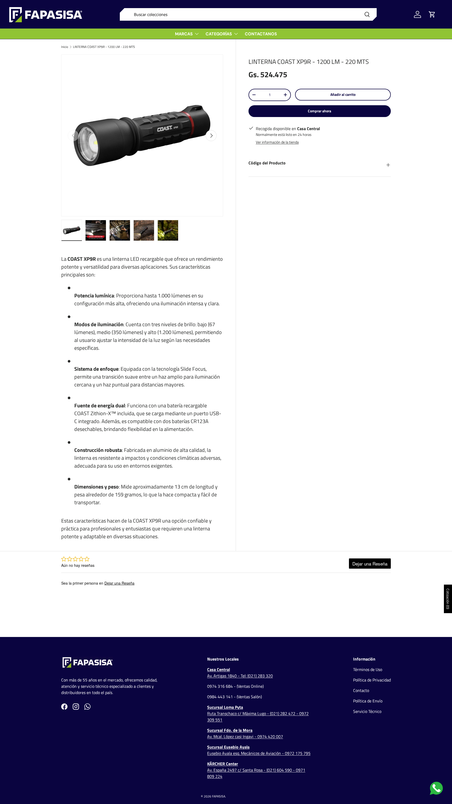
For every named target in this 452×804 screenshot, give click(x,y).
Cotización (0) (448, 599)
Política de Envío (367, 701)
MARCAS (184, 34)
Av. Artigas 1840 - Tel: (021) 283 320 (240, 672)
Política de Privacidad (372, 680)
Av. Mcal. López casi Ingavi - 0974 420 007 (245, 733)
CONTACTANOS (261, 34)
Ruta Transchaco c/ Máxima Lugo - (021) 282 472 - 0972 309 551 (258, 713)
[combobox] (248, 14)
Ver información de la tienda (277, 142)
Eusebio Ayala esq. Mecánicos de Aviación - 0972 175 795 (258, 750)
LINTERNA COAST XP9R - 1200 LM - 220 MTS (104, 46)
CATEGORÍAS (219, 34)
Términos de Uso (367, 669)
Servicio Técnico (367, 711)
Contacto (361, 690)
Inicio (64, 46)
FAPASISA (218, 796)
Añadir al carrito (342, 94)
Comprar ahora (319, 111)
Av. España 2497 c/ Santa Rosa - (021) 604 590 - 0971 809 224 (256, 770)
